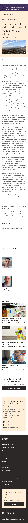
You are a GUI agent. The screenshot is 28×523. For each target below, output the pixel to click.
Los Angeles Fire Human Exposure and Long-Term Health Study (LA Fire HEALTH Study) (13, 83)
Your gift (6, 7)
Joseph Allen (5, 173)
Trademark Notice (6, 484)
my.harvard (4, 453)
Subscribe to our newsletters (14, 388)
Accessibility (5, 467)
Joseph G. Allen (6, 289)
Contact (4, 461)
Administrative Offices (7, 444)
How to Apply (7, 424)
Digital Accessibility (6, 470)
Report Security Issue (7, 481)
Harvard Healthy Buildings (17, 135)
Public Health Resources (8, 447)
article (9, 127)
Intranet (4, 456)
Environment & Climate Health (9, 19)
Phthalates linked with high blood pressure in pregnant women (11, 319)
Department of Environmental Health (12, 133)
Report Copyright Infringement (9, 478)
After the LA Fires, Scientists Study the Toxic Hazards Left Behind (14, 197)
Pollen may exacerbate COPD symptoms (10, 366)
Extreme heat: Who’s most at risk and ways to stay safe (12, 343)
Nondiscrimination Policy (7, 476)
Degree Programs (8, 422)
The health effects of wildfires (10, 206)
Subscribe (14, 504)
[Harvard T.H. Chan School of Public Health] (9, 439)
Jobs (3, 450)
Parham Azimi (17, 129)
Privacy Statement (6, 473)
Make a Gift (4, 458)
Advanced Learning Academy (11, 427)
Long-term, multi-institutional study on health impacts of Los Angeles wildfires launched (12, 214)
